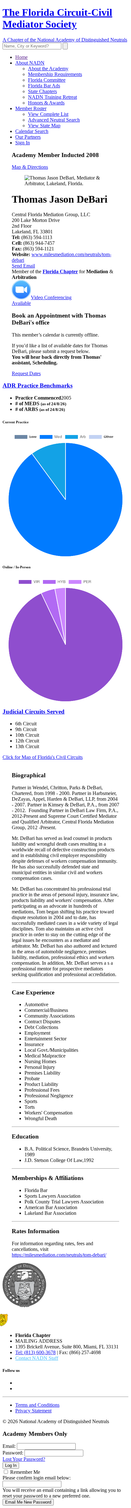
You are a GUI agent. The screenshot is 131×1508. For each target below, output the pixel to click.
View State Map (44, 125)
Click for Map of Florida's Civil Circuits (43, 757)
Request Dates (26, 373)
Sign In (22, 142)
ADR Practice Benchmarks (37, 385)
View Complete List (48, 114)
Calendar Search (31, 131)
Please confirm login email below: (37, 1477)
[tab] (65, 385)
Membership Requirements (55, 74)
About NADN (30, 63)
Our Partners (28, 137)
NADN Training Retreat (52, 97)
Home (21, 57)
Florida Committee (47, 80)
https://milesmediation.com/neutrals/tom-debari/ (59, 1255)
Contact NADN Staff (36, 1358)
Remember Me (25, 1472)
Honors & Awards (46, 102)
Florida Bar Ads (44, 85)
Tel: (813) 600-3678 (35, 1352)
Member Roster (30, 108)
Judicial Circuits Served (34, 711)
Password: (13, 1452)
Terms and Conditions (37, 1405)
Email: (9, 1446)
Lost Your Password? (24, 1459)
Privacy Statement (33, 1410)
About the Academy (48, 68)
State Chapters (42, 91)
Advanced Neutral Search (54, 120)
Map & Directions (30, 167)
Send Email (23, 265)
